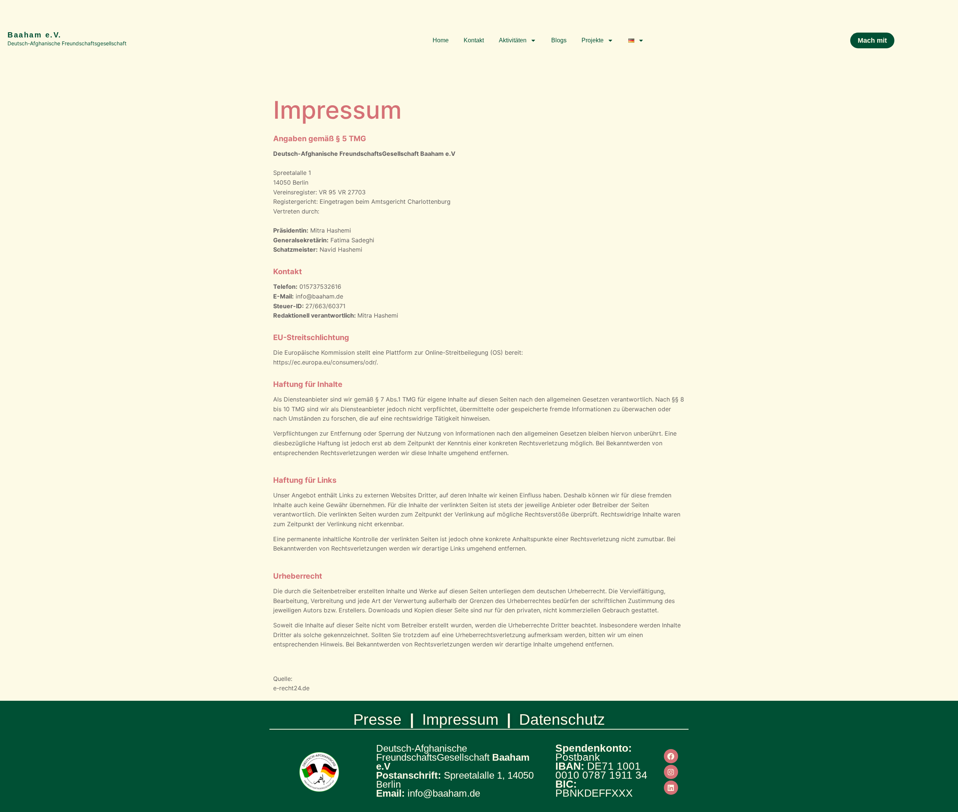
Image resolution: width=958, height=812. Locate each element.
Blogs (559, 40)
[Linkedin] (671, 788)
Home (441, 40)
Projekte (593, 40)
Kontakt (474, 40)
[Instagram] (671, 772)
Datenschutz (562, 719)
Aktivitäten (513, 40)
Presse (377, 719)
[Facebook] (671, 756)
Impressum (460, 719)
